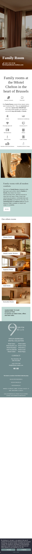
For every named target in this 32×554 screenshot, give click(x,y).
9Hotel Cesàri (21, 349)
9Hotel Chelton (12, 351)
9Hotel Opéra (11, 343)
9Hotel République (11, 347)
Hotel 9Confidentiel (12, 349)
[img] (16, 247)
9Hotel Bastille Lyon (11, 345)
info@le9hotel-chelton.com (16, 365)
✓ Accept (8, 549)
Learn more (16, 552)
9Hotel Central (22, 345)
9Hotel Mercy (22, 347)
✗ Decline (23, 549)
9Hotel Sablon (22, 343)
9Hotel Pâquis (22, 351)
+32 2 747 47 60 (16, 363)
